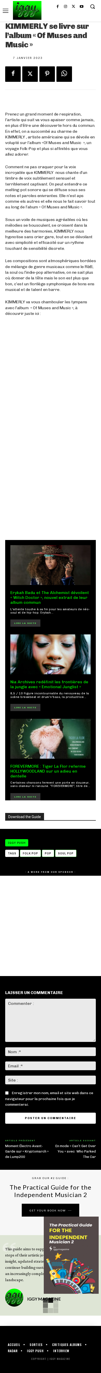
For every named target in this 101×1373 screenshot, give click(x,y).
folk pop (30, 853)
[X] (73, 7)
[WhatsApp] (64, 74)
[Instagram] (66, 7)
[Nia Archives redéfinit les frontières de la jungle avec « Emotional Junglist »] (50, 654)
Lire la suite (25, 623)
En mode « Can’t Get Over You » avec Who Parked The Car (75, 1151)
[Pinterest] (47, 74)
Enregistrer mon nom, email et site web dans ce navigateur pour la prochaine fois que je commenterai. (49, 1099)
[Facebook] (58, 7)
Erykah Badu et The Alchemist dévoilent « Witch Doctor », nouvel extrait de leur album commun (49, 597)
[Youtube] (81, 7)
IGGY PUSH (17, 843)
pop (48, 853)
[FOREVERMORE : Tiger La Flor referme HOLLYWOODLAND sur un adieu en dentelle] (50, 739)
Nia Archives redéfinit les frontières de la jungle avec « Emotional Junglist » (49, 684)
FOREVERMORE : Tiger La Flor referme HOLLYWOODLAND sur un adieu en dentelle (48, 771)
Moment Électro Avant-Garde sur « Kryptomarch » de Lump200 (27, 1151)
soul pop (66, 853)
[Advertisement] (50, 476)
